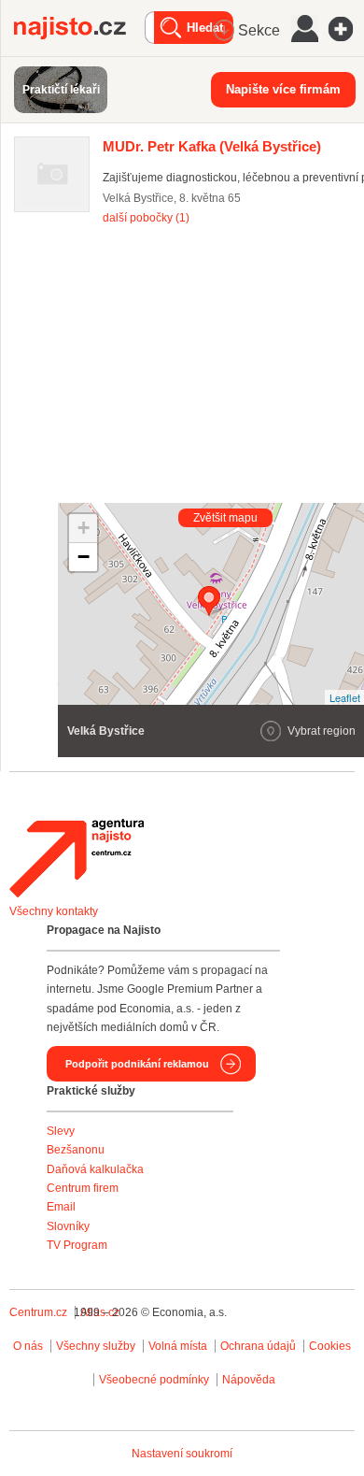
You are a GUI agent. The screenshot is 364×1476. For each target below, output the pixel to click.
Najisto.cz (79, 28)
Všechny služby (97, 1346)
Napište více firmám (283, 89)
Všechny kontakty (53, 911)
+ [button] (83, 527)
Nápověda (248, 1379)
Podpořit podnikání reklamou (137, 1063)
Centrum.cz (38, 1312)
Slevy (61, 1131)
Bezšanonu (76, 1149)
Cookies (330, 1346)
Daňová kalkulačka (95, 1169)
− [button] (83, 556)
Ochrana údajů (258, 1346)
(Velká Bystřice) (212, 146)
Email (61, 1206)
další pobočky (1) (146, 217)
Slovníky (68, 1226)
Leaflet (344, 697)
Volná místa (177, 1346)
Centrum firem (83, 1188)
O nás (28, 1346)
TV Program (77, 1245)
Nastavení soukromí (182, 1453)
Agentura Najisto (76, 858)
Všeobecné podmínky (154, 1379)
